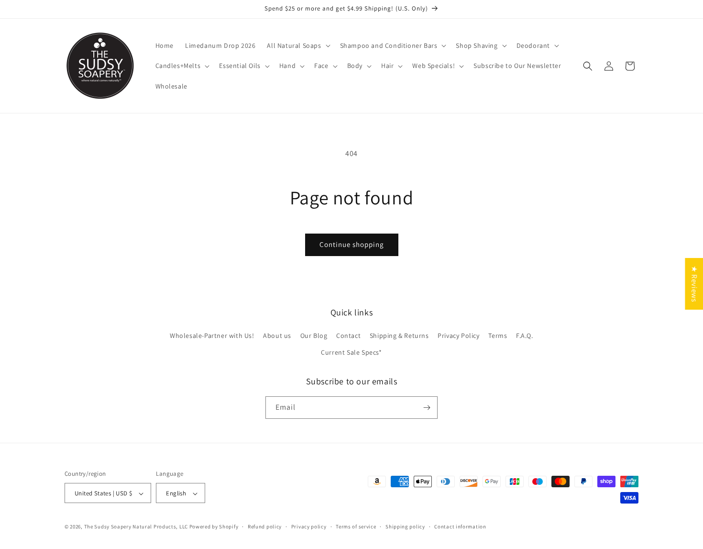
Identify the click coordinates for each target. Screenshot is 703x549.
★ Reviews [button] (694, 283)
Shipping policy (405, 526)
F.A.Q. (524, 335)
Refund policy (265, 526)
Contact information (460, 526)
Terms (497, 335)
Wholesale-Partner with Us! (212, 335)
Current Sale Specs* (351, 352)
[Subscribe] (426, 407)
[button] (297, 45)
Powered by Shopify (214, 527)
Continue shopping (351, 244)
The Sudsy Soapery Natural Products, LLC (136, 527)
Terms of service (356, 526)
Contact (348, 335)
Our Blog (314, 335)
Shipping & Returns (399, 335)
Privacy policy (309, 526)
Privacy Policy (458, 335)
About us (277, 335)
